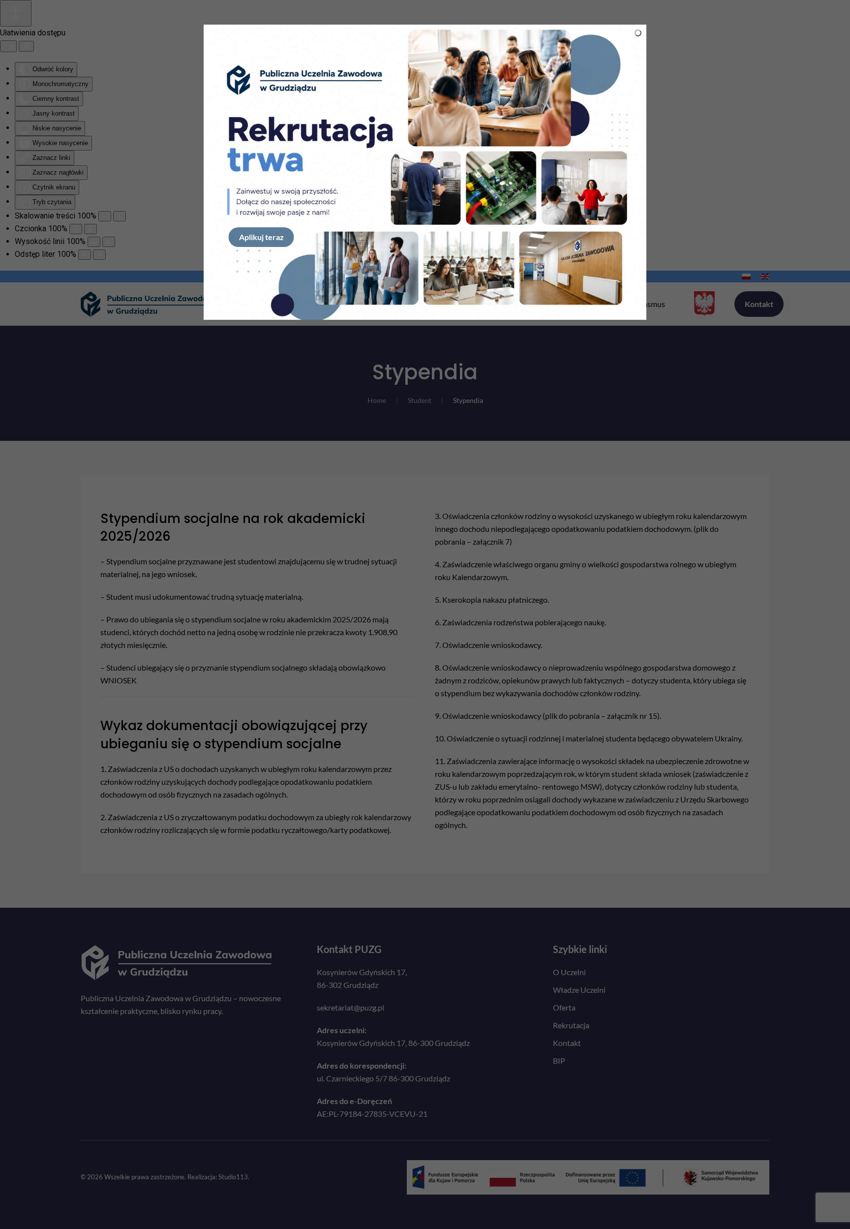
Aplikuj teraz (261, 237)
